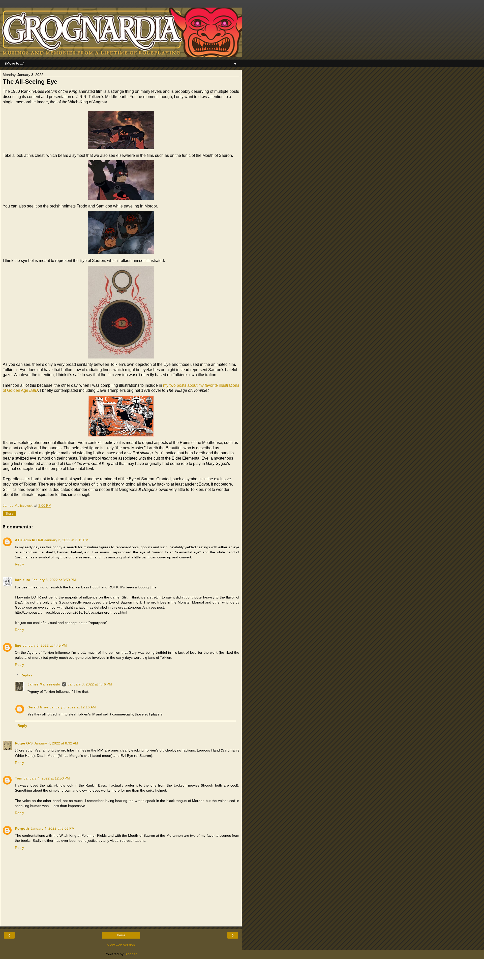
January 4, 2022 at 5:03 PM (53, 828)
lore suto (22, 580)
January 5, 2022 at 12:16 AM (73, 707)
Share (9, 513)
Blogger (131, 954)
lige (18, 645)
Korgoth (22, 828)
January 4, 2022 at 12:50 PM (47, 778)
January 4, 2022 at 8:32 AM (56, 743)
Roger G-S (24, 743)
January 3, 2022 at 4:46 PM (90, 684)
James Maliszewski (43, 684)
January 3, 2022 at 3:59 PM (54, 580)
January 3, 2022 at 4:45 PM (45, 645)
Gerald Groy (37, 707)
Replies (26, 675)
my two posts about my (183, 385)
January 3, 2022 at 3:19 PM (66, 540)
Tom (18, 778)
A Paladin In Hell (29, 540)
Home (121, 935)
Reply (19, 564)
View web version (121, 945)
